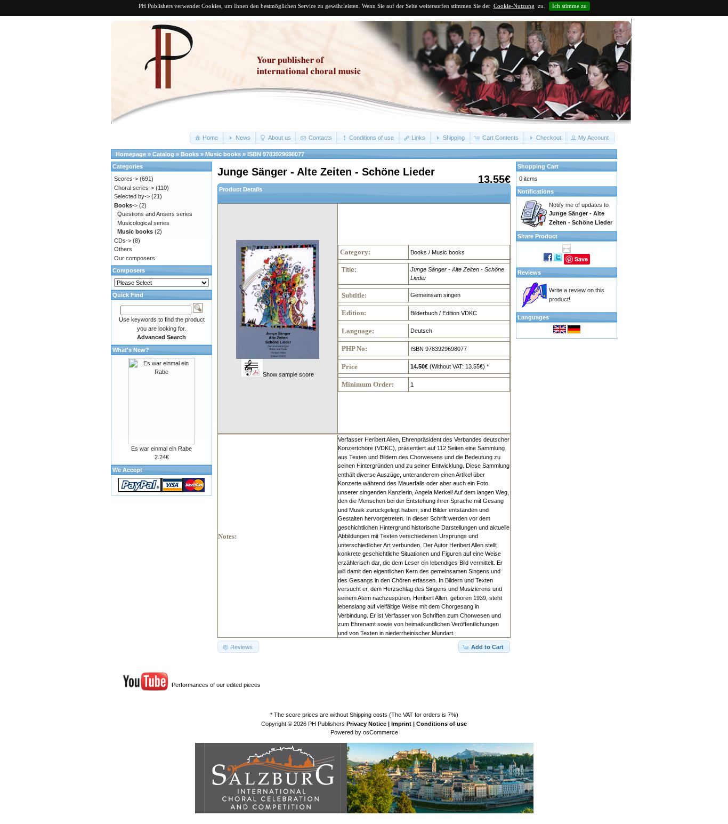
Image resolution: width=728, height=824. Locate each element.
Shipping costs (368, 714)
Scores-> (126, 178)
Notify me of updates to (580, 214)
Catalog (163, 154)
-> (125, 205)
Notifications (535, 191)
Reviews (529, 272)
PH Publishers (326, 724)
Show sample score (288, 374)
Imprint (401, 724)
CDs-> (122, 240)
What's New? (130, 350)
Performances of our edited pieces (216, 685)
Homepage (131, 154)
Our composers (134, 258)
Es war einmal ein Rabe (161, 448)
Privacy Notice (366, 724)
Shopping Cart (538, 166)
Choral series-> (134, 188)
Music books (223, 154)
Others (123, 249)
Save (581, 259)
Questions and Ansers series (154, 214)
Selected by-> (132, 196)
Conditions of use (441, 724)
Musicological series (143, 223)
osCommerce (380, 732)
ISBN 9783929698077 (275, 154)
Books (190, 154)
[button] (207, 138)
